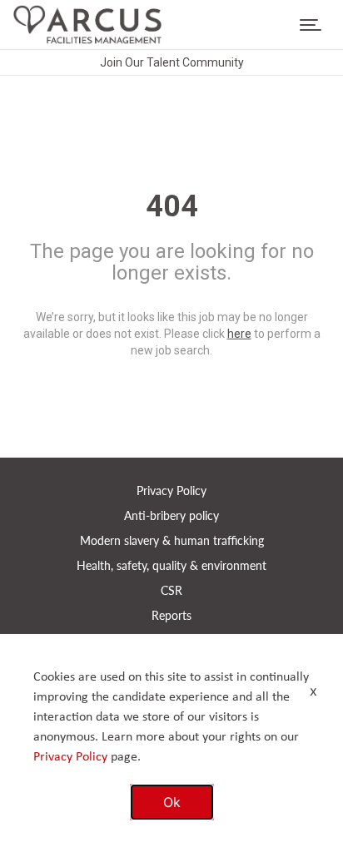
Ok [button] (172, 802)
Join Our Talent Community (172, 62)
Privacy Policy (171, 490)
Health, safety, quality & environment (171, 565)
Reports (171, 615)
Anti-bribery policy (171, 515)
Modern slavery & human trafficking (172, 540)
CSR (171, 590)
